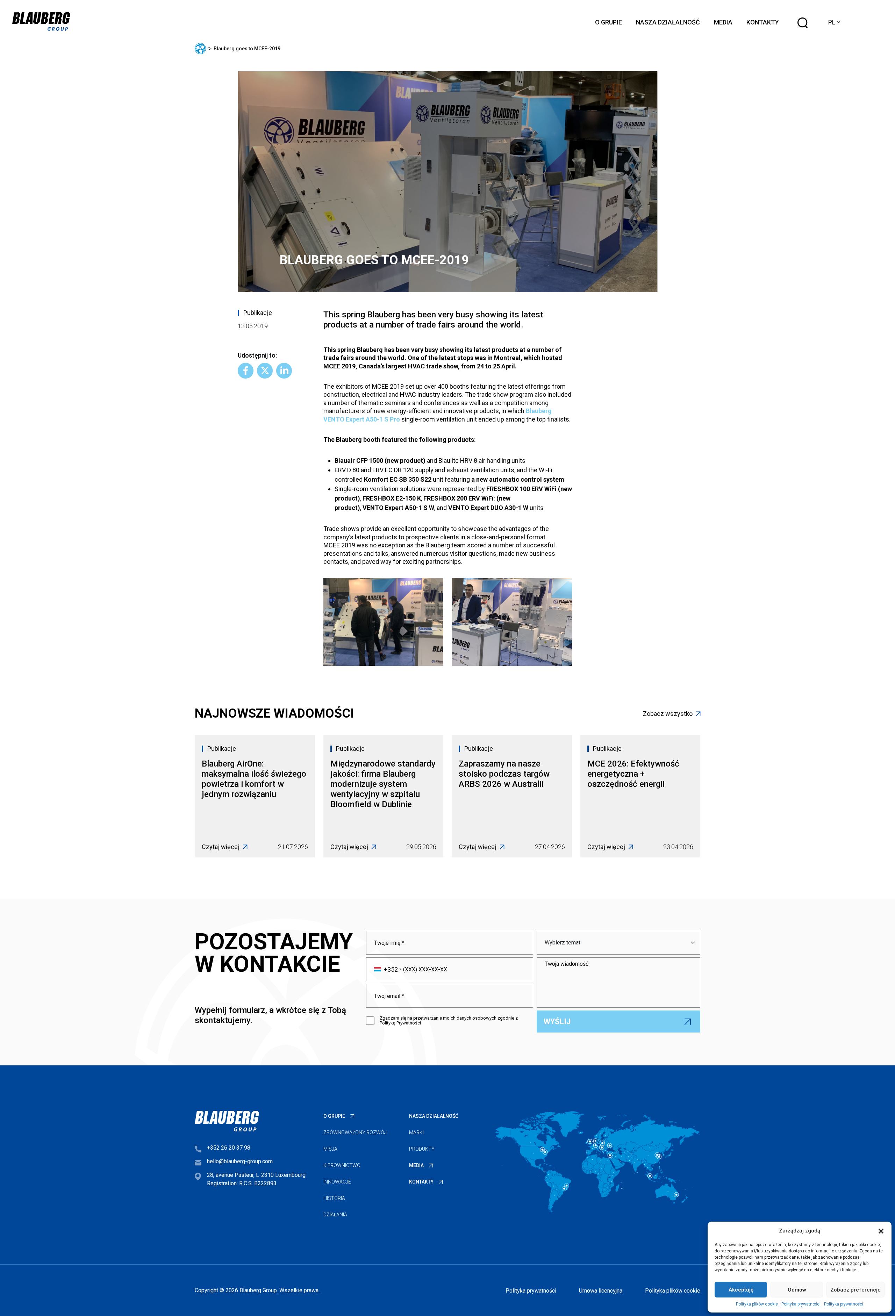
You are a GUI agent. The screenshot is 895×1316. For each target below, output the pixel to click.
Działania (335, 1214)
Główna (200, 48)
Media (723, 22)
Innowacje (337, 1182)
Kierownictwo (341, 1165)
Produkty (422, 1149)
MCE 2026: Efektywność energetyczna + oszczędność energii (633, 774)
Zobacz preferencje (855, 1290)
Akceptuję (741, 1290)
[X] (265, 371)
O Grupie (608, 22)
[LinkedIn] (284, 371)
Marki (416, 1132)
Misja (330, 1149)
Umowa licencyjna (600, 1290)
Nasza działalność (668, 22)
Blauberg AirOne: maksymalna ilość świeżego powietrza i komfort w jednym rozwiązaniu (254, 779)
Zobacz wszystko (668, 713)
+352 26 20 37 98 (228, 1147)
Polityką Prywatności (400, 1023)
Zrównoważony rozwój (355, 1132)
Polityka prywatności (801, 1304)
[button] (881, 1230)
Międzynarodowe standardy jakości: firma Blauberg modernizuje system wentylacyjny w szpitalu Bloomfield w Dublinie (383, 784)
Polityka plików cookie (757, 1304)
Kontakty (762, 22)
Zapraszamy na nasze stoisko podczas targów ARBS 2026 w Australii (504, 774)
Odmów (797, 1290)
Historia (334, 1198)
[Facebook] (245, 371)
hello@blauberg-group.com (240, 1161)
